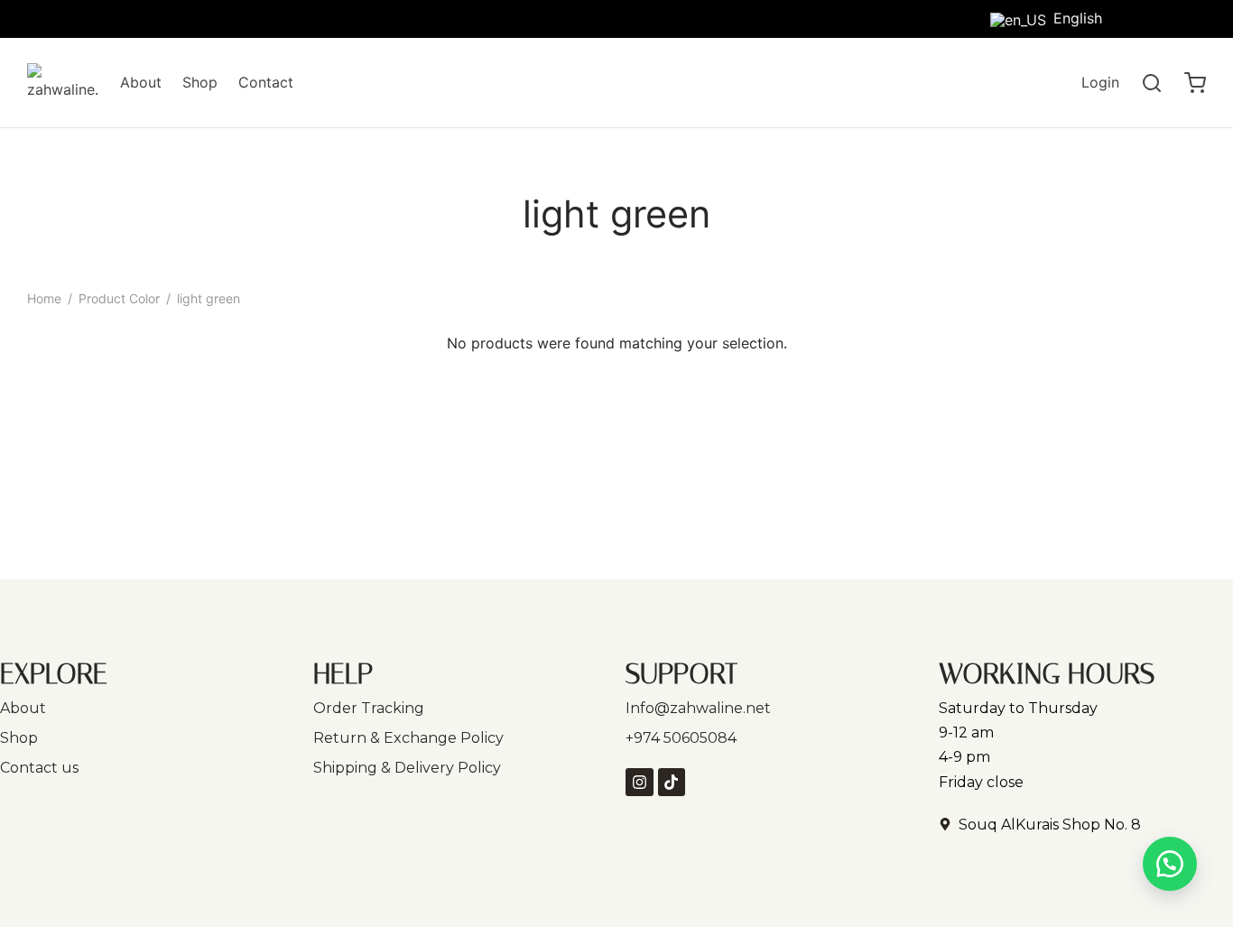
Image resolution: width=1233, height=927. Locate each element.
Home (44, 298)
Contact (265, 82)
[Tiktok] (1156, 17)
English (1078, 18)
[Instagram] (1192, 17)
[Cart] (1195, 83)
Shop (200, 82)
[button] (1170, 864)
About (141, 82)
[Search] (1152, 83)
